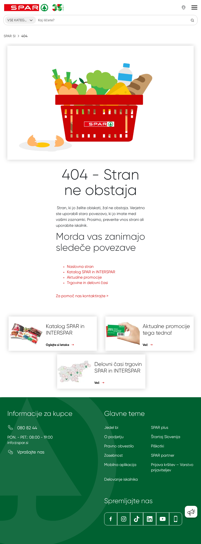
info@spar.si (17, 442)
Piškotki (157, 446)
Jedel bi (111, 427)
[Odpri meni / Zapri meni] (194, 8)
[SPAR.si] (34, 7)
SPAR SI (9, 36)
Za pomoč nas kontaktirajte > (82, 296)
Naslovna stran (80, 266)
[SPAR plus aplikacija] (175, 518)
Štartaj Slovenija (165, 436)
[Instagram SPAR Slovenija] (123, 518)
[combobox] (20, 20)
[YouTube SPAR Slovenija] (162, 518)
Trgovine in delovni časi (87, 282)
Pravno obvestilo (119, 446)
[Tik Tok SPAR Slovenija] (136, 518)
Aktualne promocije (84, 277)
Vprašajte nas (30, 451)
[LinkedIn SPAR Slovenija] (149, 518)
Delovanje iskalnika (121, 479)
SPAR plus (159, 427)
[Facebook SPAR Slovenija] (110, 518)
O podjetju (114, 436)
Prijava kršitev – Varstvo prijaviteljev (172, 467)
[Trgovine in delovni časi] (184, 8)
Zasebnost (113, 455)
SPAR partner (162, 455)
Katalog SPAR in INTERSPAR (91, 272)
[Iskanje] (192, 20)
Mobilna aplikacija (120, 464)
